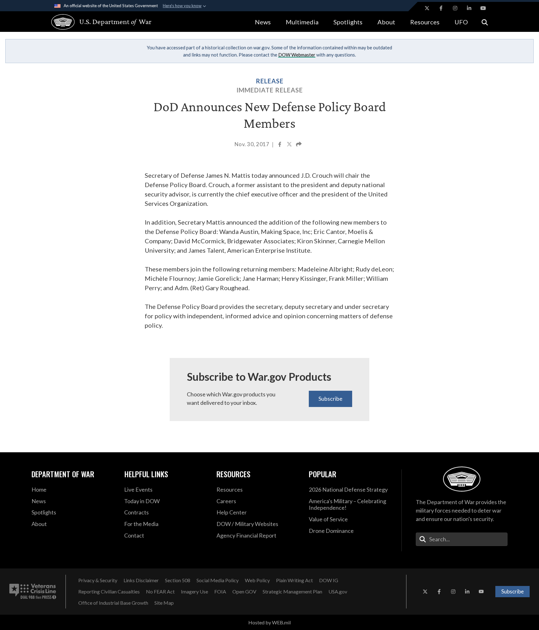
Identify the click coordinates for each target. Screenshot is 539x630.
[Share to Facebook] (280, 144)
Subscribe (330, 398)
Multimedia (302, 22)
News (263, 22)
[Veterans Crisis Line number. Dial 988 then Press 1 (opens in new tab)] (32, 591)
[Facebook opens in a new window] (441, 8)
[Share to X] (290, 144)
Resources (424, 22)
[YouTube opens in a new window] (483, 8)
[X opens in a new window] (427, 8)
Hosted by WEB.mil (269, 622)
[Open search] (484, 22)
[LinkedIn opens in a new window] (469, 8)
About (386, 22)
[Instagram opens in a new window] (455, 8)
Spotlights (347, 22)
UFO (461, 22)
